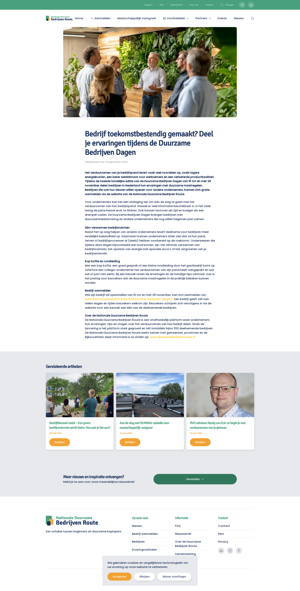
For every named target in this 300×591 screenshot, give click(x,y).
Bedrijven (138, 542)
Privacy (223, 542)
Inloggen (229, 4)
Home (79, 18)
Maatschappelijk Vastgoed (136, 18)
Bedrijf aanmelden (145, 534)
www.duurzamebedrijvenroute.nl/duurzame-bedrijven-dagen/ (129, 299)
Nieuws (239, 18)
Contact (209, 4)
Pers (221, 534)
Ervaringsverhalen (144, 550)
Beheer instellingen (174, 576)
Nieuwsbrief (176, 4)
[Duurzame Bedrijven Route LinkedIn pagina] (251, 5)
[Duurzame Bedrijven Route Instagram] (242, 5)
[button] (252, 18)
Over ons (194, 4)
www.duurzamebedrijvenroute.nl (172, 337)
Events (222, 18)
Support (148, 4)
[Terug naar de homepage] (59, 18)
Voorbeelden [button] (176, 18)
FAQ (161, 4)
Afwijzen (144, 576)
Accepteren (119, 576)
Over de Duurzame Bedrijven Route (188, 544)
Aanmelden (102, 18)
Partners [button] (201, 18)
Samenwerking (185, 554)
